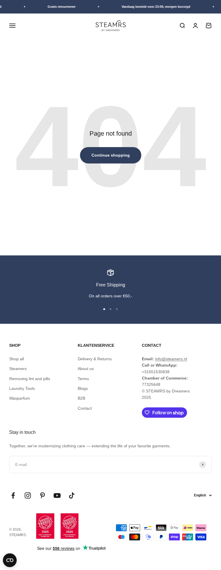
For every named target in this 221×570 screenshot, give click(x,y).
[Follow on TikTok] (72, 495)
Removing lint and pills (29, 378)
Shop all (16, 359)
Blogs (83, 388)
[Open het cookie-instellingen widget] (10, 560)
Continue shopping (111, 155)
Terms (83, 378)
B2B (81, 398)
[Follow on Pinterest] (42, 495)
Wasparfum (19, 398)
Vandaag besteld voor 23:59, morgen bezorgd (154, 6)
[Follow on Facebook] (13, 495)
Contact (85, 408)
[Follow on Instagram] (28, 495)
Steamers (18, 368)
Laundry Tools (22, 388)
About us (86, 368)
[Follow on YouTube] (57, 495)
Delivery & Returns (95, 359)
